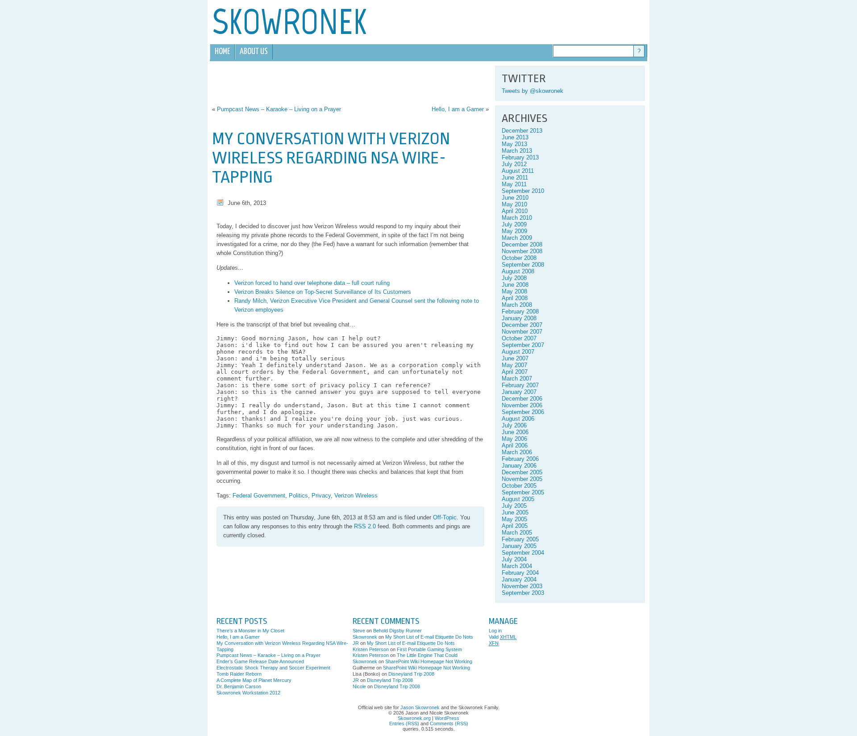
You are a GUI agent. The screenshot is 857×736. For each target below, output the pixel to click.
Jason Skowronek (420, 707)
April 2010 (515, 211)
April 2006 (515, 445)
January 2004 (519, 579)
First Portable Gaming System (429, 649)
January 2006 (519, 465)
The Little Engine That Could (427, 655)
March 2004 (517, 566)
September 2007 (523, 345)
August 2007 (518, 351)
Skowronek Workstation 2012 (248, 692)
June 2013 (515, 137)
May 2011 (514, 184)
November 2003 (522, 586)
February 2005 (520, 539)
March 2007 (517, 378)
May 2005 (514, 519)
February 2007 (520, 385)
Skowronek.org (414, 718)
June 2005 (515, 512)
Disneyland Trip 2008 (411, 674)
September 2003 (523, 593)
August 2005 (518, 499)
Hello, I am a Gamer (458, 109)
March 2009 (517, 237)
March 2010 (517, 217)
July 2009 (514, 224)
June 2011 (515, 177)
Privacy (321, 495)
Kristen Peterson (371, 649)
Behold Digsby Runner (397, 630)
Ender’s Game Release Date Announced (260, 661)
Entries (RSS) (404, 723)
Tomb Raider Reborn (239, 674)
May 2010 (514, 204)
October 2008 (519, 258)
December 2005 (522, 472)
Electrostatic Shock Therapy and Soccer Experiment (273, 667)
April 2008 (515, 298)
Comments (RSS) (449, 723)
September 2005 (523, 492)
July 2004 (514, 559)
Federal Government (259, 495)
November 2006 (522, 405)
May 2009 (514, 231)
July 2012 (514, 164)
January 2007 (519, 392)
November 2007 (522, 331)
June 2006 (515, 432)
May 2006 (514, 438)
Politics (298, 495)
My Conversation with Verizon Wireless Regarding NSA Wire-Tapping (331, 158)
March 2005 (517, 532)
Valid (502, 637)
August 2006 (518, 418)
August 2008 (518, 271)
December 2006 (522, 398)
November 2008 (522, 251)
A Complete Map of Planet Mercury (253, 680)
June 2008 (515, 284)
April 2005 (515, 526)
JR (356, 643)
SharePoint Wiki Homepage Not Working (428, 661)
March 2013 (517, 150)
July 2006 (514, 425)
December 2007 (522, 325)
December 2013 (522, 130)
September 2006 (523, 412)
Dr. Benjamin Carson (238, 686)
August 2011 (518, 170)
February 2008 (520, 311)
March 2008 (517, 304)
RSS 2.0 (365, 526)
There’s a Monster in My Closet (250, 630)
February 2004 (520, 572)
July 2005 (514, 505)
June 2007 (515, 358)
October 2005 (519, 485)
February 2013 (520, 157)
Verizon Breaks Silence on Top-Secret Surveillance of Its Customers (322, 292)
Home (222, 51)
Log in (495, 630)
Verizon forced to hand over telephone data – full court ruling (312, 283)
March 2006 (517, 452)
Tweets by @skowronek (532, 91)
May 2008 (514, 291)
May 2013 (514, 144)
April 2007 (515, 371)
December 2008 (522, 244)
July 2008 (514, 278)
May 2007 (514, 365)
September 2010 (523, 191)
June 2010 (515, 197)
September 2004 (523, 552)
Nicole (359, 686)
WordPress (447, 718)
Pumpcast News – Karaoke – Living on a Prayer (279, 109)
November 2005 (522, 479)
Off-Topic (445, 517)
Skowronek (365, 637)
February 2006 (520, 459)
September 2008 (523, 264)
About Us (254, 51)
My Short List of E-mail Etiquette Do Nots (429, 637)
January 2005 (519, 546)
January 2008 (519, 318)
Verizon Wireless (356, 495)
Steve (359, 630)
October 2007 (519, 338)
